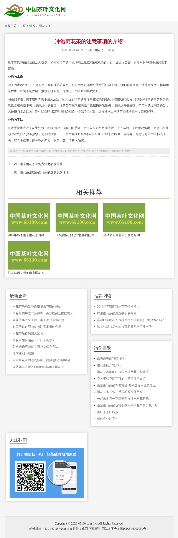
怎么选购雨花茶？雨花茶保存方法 (35, 346)
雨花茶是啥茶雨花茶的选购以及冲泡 (44, 172)
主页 (23, 26)
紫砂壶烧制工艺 (107, 418)
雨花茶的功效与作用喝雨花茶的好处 (37, 306)
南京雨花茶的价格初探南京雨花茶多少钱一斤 (127, 405)
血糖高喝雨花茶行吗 (110, 358)
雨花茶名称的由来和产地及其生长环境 (123, 372)
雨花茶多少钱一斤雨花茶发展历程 (120, 392)
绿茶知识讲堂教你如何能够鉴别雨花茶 (38, 367)
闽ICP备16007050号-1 (134, 528)
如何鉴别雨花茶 (23, 353)
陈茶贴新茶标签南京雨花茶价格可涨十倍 (29, 273)
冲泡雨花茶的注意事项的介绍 (76, 235)
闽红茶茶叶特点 (107, 412)
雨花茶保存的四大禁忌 (28, 333)
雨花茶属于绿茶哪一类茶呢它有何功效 (38, 320)
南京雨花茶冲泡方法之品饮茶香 (41, 164)
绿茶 (32, 26)
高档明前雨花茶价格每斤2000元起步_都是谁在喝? (124, 235)
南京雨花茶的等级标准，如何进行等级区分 (41, 360)
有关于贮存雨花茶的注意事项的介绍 (37, 326)
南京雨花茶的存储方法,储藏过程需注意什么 (126, 385)
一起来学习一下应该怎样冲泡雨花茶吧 (123, 398)
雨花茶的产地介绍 (109, 365)
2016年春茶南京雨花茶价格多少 (29, 235)
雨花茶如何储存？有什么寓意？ (34, 340)
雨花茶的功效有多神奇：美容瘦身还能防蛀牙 (43, 313)
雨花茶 (43, 26)
